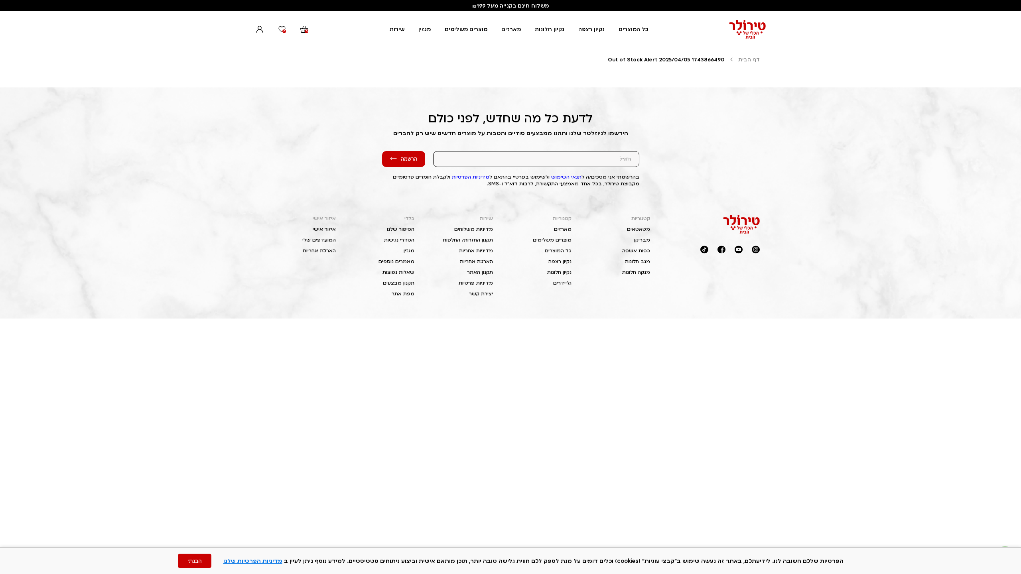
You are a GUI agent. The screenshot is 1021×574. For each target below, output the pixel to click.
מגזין (424, 29)
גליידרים (562, 282)
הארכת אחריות (476, 261)
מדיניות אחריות (476, 250)
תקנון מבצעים (398, 282)
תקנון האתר (480, 272)
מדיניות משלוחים (473, 229)
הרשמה (409, 159)
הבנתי (194, 561)
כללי (409, 218)
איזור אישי (324, 218)
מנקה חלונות (636, 272)
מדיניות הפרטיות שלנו (252, 560)
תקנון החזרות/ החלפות (468, 239)
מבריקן (642, 239)
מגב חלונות (637, 261)
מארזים (511, 29)
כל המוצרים (633, 29)
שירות (397, 29)
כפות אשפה (636, 250)
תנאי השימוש (566, 176)
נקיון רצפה (591, 29)
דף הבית (749, 59)
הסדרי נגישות (399, 239)
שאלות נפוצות (398, 272)
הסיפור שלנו (400, 229)
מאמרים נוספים (396, 261)
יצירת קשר (481, 293)
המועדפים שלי (319, 239)
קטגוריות (640, 218)
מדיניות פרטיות (476, 282)
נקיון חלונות (549, 29)
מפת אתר (403, 293)
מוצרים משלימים (466, 29)
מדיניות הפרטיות (470, 176)
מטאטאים (638, 229)
